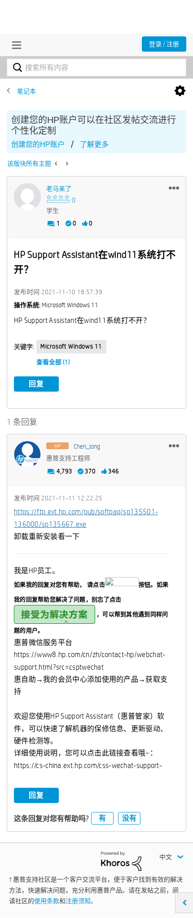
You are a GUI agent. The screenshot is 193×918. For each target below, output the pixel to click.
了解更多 (94, 144)
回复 (36, 383)
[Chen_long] (27, 454)
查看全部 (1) (53, 362)
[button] (174, 188)
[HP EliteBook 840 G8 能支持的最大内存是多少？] (56, 163)
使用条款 (46, 901)
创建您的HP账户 (38, 144)
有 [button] (102, 818)
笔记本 (26, 91)
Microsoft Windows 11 (71, 346)
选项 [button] (180, 91)
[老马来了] (27, 196)
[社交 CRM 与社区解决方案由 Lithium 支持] (121, 860)
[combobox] (96, 67)
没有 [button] (129, 818)
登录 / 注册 (164, 44)
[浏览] (14, 45)
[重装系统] (66, 163)
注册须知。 (81, 901)
